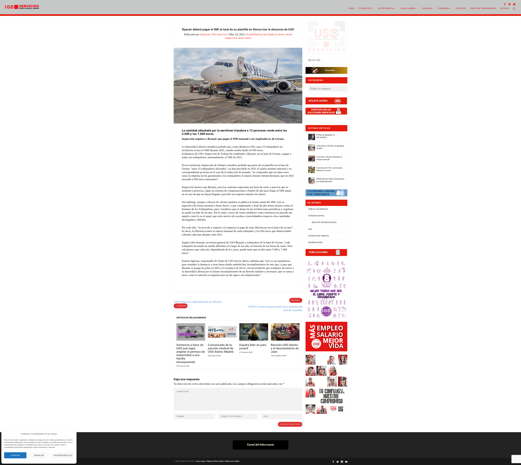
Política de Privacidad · (215, 461)
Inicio (352, 8)
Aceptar (15, 455)
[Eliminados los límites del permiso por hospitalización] (311, 180)
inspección (231, 37)
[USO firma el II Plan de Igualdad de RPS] (311, 147)
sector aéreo (244, 37)
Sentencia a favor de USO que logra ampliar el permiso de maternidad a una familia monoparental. (190, 353)
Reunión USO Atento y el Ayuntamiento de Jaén (285, 348)
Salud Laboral (408, 8)
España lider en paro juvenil (252, 347)
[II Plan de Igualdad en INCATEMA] (311, 136)
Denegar (39, 455)
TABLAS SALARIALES (318, 209)
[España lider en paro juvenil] (253, 331)
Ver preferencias (62, 455)
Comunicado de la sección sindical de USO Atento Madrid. (221, 348)
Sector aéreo (285, 34)
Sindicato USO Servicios (213, 34)
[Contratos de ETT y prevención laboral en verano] (311, 169)
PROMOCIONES (315, 242)
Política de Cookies (231, 461)
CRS (310, 229)
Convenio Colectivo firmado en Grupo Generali (329, 158)
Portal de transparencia (483, 8)
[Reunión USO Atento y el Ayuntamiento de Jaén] (285, 331)
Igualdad (427, 8)
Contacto (461, 8)
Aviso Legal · (201, 461)
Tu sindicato (365, 8)
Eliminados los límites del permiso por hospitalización (330, 180)
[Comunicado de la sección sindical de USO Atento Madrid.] (222, 331)
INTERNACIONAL (316, 216)
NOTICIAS (504, 8)
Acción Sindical (386, 8)
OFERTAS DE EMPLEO (318, 236)
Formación (443, 8)
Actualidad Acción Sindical (261, 34)
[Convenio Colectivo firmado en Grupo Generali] (311, 158)
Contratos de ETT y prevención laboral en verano (329, 169)
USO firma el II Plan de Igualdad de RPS (330, 147)
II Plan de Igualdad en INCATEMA (325, 136)
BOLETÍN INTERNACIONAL (324, 222)
